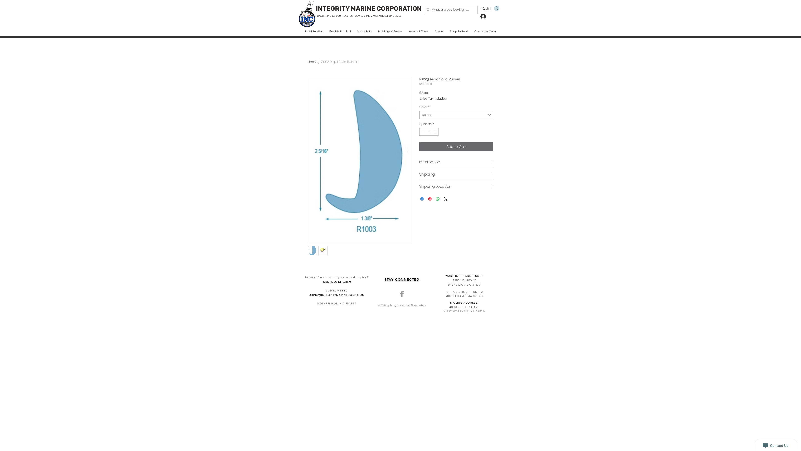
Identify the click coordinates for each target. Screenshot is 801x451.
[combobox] (456, 115)
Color (424, 107)
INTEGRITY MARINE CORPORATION (369, 8)
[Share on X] (445, 198)
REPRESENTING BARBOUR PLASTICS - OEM (338, 16)
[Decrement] (422, 132)
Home (312, 62)
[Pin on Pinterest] (429, 198)
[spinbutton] (429, 132)
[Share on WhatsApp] (437, 198)
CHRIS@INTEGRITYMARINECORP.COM (337, 295)
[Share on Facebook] (421, 198)
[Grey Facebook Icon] (402, 294)
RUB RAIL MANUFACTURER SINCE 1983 (381, 16)
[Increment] (435, 132)
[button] (489, 8)
